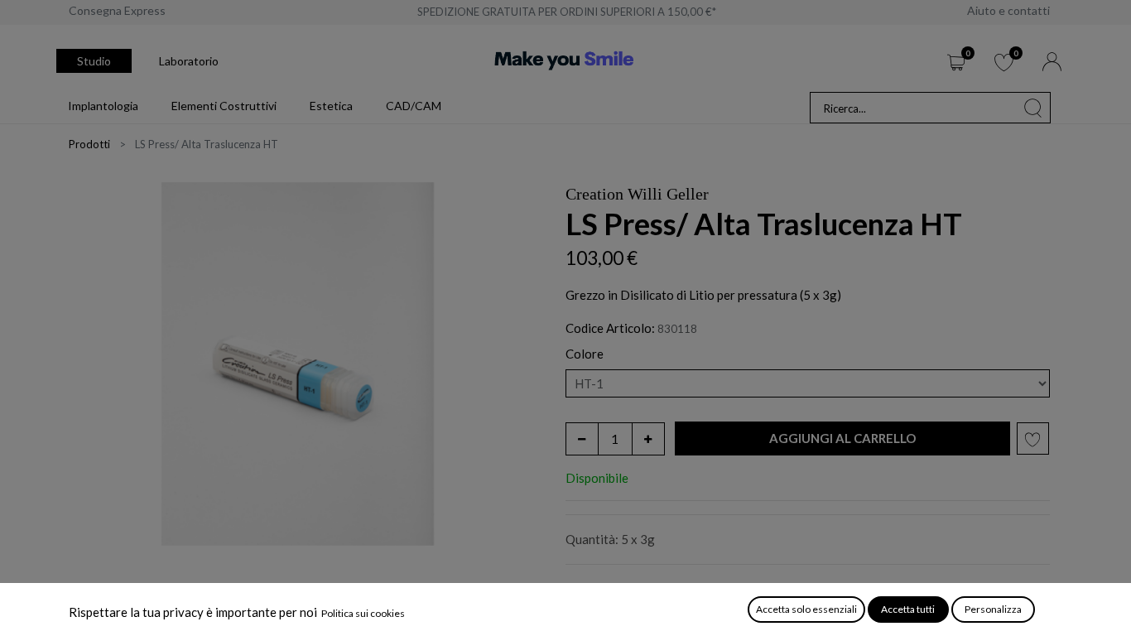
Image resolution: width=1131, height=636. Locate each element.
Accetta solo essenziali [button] (806, 609)
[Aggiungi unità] (648, 438)
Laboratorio (189, 61)
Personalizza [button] (993, 609)
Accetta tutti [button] (908, 609)
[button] (842, 438)
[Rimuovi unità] (582, 438)
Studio (94, 61)
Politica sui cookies (363, 613)
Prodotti (89, 144)
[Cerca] (1033, 107)
